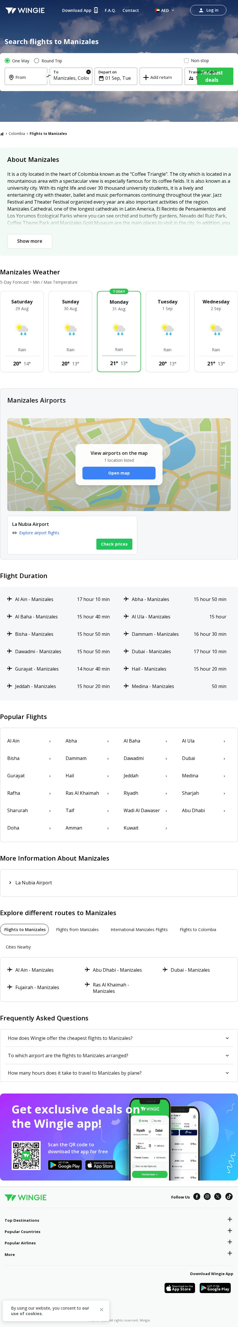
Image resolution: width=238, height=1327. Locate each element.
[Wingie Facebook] (196, 1197)
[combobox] (29, 81)
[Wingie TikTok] (229, 1197)
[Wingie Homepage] (25, 10)
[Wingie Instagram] (207, 1197)
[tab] (24, 929)
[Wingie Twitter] (217, 1197)
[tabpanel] (119, 979)
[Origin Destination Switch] (48, 77)
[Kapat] (101, 1310)
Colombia (17, 133)
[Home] (2, 134)
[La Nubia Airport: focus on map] (72, 535)
